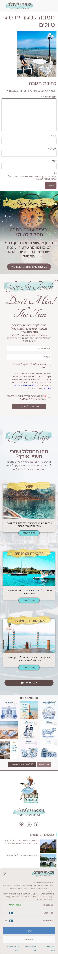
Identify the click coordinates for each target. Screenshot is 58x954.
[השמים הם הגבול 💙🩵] (29, 710)
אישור (29, 930)
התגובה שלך (48, 97)
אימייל (52, 148)
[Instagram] (29, 824)
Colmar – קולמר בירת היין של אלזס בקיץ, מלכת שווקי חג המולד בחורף (21, 842)
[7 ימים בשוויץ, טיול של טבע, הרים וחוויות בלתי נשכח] (49, 730)
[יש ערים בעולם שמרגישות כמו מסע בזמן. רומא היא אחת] (49, 750)
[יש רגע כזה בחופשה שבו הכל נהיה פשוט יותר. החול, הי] (9, 730)
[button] (4, 874)
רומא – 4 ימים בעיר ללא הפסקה (22, 855)
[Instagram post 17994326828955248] (9, 750)
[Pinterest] (21, 824)
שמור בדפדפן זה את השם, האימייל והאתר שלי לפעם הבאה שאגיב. (32, 177)
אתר (54, 161)
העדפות (29, 939)
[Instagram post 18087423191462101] (29, 750)
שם (53, 136)
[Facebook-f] (36, 824)
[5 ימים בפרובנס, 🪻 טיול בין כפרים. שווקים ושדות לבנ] (9, 710)
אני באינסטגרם (29, 698)
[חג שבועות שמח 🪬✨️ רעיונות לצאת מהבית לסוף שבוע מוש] (49, 710)
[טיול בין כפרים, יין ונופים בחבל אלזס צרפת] (29, 730)
